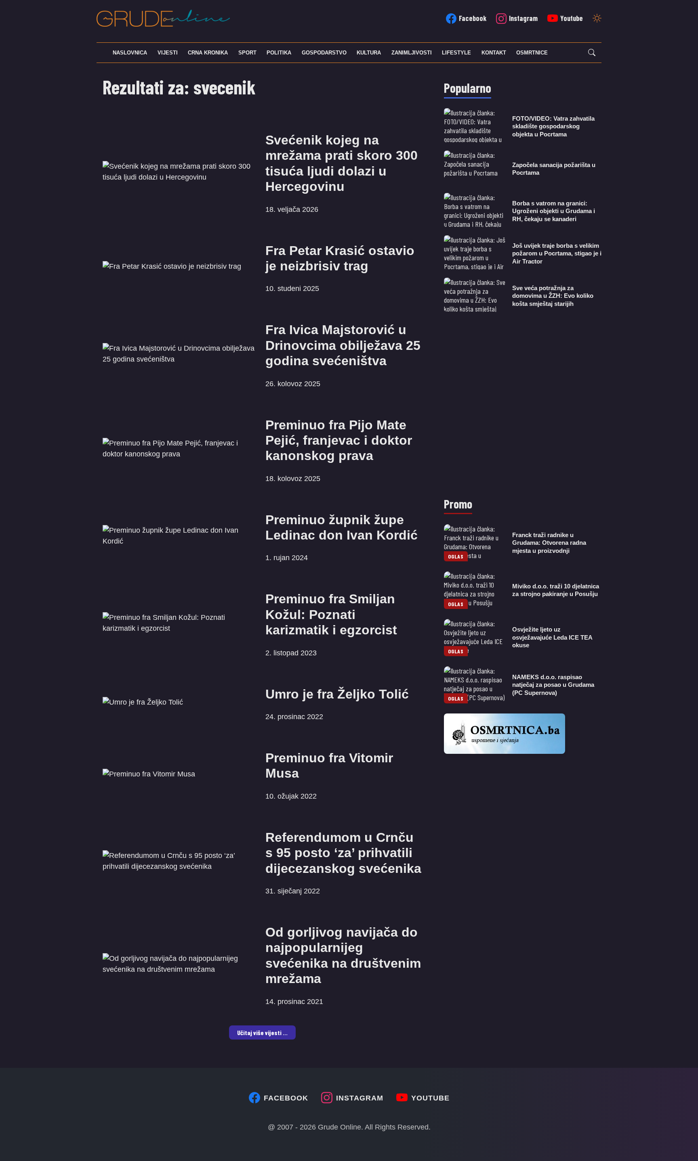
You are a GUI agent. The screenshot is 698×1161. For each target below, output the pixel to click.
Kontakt (493, 53)
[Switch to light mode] (597, 19)
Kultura (369, 53)
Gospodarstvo (324, 53)
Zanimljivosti (411, 53)
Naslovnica (130, 53)
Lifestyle (456, 53)
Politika (279, 53)
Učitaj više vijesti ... (262, 1032)
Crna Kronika (208, 53)
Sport (247, 53)
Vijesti (168, 53)
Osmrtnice (532, 53)
